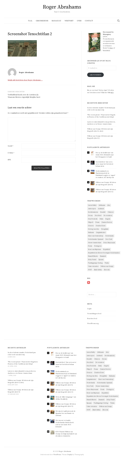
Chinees (110, 212)
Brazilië (102, 212)
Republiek (106, 249)
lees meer (106, 50)
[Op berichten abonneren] (88, 282)
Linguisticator (100, 232)
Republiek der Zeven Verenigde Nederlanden (103, 253)
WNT (90, 270)
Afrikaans (102, 205)
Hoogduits (104, 229)
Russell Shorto (93, 256)
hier (111, 48)
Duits (101, 219)
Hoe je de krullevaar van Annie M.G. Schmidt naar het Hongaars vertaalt (105, 155)
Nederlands (109, 236)
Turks (107, 263)
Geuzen (90, 226)
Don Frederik (92, 219)
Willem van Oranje (107, 266)
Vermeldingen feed (94, 313)
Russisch (103, 256)
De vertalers (108, 215)
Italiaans (91, 232)
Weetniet (69, 21)
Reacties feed (92, 318)
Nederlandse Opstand (95, 239)
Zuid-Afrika (98, 270)
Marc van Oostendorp (95, 236)
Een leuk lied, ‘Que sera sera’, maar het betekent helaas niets (104, 164)
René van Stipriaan (94, 249)
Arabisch (101, 209)
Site (9, 160)
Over (79, 21)
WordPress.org (93, 323)
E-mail (11, 153)
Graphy (69, 454)
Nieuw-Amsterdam (94, 242)
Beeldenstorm (93, 212)
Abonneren (95, 75)
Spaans (101, 259)
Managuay (56, 21)
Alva (108, 205)
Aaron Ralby (92, 205)
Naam (10, 146)
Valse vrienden (93, 266)
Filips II (90, 222)
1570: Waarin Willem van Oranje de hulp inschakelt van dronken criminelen (66, 434)
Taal (30, 21)
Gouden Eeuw (100, 226)
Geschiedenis (42, 21)
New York (108, 239)
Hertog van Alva (93, 229)
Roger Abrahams (62, 7)
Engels (107, 219)
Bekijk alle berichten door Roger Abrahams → (25, 80)
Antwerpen (92, 209)
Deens (90, 215)
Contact (89, 21)
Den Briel (98, 215)
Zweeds (106, 270)
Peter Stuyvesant (109, 242)
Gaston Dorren (107, 222)
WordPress (57, 454)
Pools (90, 246)
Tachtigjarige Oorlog (95, 263)
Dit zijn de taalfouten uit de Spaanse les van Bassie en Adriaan (65, 413)
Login (89, 309)
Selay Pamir (92, 259)
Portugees (97, 246)
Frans (97, 222)
